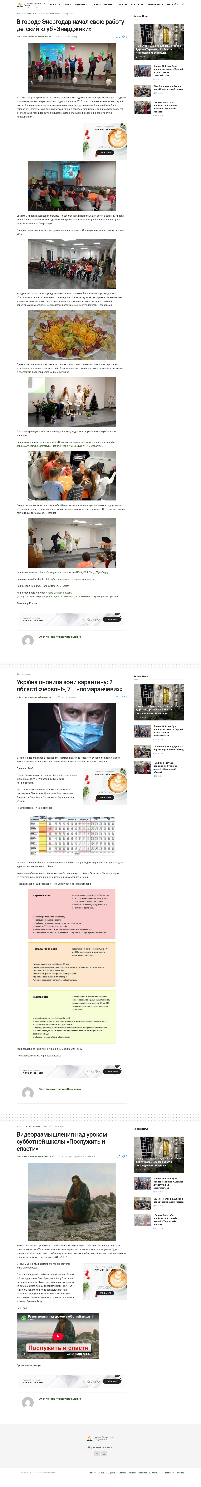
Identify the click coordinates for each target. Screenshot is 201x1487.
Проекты (123, 4)
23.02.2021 (60, 1156)
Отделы (94, 4)
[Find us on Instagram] (104, 1453)
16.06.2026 (159, 79)
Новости (55, 4)
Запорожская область (52, 14)
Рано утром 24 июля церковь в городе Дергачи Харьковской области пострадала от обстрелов (158, 49)
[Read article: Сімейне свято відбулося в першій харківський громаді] (142, 91)
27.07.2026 (141, 57)
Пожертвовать (154, 4)
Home (19, 14)
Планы (67, 4)
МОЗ (30, 768)
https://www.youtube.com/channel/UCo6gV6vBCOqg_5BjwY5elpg (74, 572)
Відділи (36, 1126)
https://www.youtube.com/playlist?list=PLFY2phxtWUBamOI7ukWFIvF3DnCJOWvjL (60, 446)
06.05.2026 (159, 116)
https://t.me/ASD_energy (56, 586)
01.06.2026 (159, 93)
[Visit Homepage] (31, 4)
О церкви (79, 4)
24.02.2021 (59, 37)
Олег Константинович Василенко (35, 37)
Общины (108, 4)
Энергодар (68, 14)
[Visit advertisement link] (105, 141)
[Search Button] (183, 4)
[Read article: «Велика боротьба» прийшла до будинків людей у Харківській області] (142, 107)
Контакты (137, 4)
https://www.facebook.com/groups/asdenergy (70, 579)
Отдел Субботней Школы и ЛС (54, 1126)
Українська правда (50, 1055)
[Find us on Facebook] (97, 1453)
